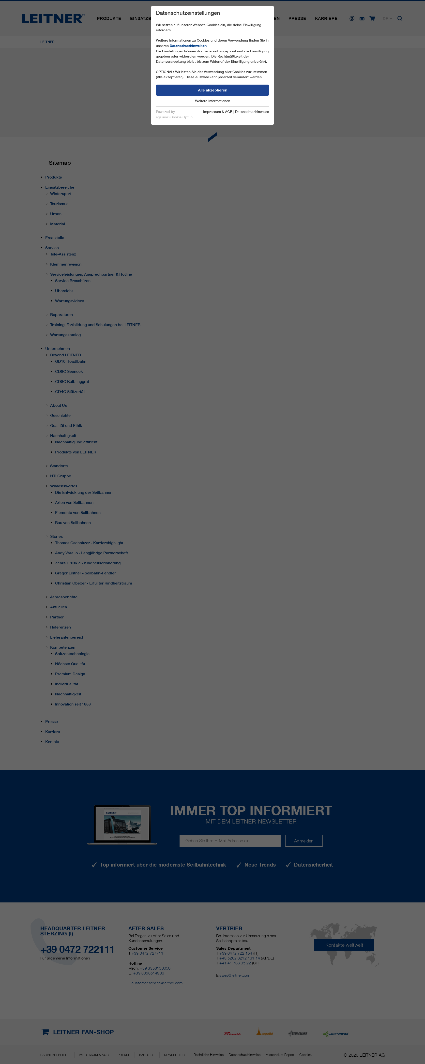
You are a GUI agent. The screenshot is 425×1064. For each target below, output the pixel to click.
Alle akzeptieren (212, 90)
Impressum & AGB (217, 112)
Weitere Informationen (212, 101)
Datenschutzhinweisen (188, 46)
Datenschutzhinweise (252, 112)
